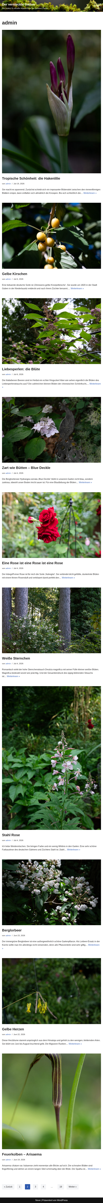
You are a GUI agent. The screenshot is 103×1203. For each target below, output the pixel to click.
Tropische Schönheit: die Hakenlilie (31, 178)
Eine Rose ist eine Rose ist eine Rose (32, 563)
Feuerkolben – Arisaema (22, 1154)
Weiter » (73, 1187)
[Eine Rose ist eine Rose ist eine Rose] (51, 525)
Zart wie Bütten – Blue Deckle (26, 468)
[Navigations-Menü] (98, 6)
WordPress (62, 1200)
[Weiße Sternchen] (51, 620)
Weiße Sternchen (16, 658)
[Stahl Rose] (51, 758)
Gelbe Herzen (13, 1029)
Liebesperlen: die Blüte (21, 369)
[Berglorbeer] (51, 892)
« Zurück (8, 1187)
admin (8, 184)
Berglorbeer (12, 930)
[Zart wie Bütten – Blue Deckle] (51, 430)
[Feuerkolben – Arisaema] (51, 1101)
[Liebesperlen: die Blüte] (51, 331)
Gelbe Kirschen (14, 274)
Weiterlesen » (90, 193)
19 (61, 1187)
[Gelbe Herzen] (51, 991)
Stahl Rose (11, 835)
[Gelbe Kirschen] (51, 236)
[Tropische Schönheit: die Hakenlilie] (51, 101)
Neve (38, 1200)
